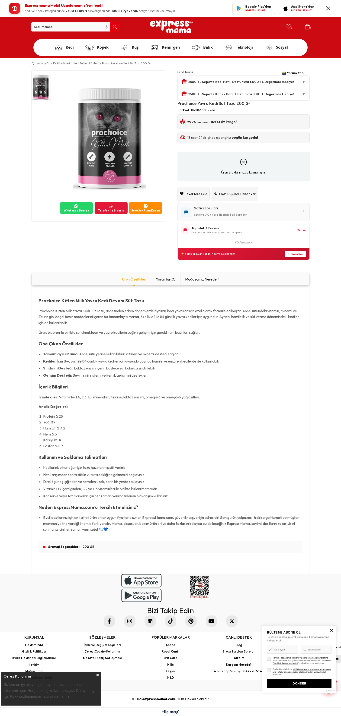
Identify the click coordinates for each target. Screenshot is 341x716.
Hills (170, 664)
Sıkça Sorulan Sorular (239, 651)
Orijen (170, 671)
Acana (170, 645)
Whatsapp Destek (76, 210)
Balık (208, 47)
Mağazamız (34, 671)
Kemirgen (171, 47)
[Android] (141, 595)
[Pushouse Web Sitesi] (330, 691)
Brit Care (170, 658)
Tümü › (301, 230)
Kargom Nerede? (238, 664)
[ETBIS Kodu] (199, 587)
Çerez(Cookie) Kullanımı (102, 651)
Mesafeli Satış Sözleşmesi (102, 658)
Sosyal (282, 47)
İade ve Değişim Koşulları (102, 645)
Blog (238, 645)
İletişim (34, 664)
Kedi (70, 47)
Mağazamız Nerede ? (202, 279)
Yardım (238, 658)
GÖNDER (299, 683)
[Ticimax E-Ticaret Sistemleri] (170, 712)
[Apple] (141, 580)
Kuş (135, 47)
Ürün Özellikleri (134, 279)
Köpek (103, 47)
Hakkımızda (34, 645)
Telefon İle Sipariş (111, 210)
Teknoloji (244, 47)
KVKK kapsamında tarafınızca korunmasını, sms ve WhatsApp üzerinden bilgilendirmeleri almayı (302, 670)
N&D (170, 677)
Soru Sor (297, 254)
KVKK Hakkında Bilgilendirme (34, 658)
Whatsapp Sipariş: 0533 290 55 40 (238, 671)
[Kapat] (328, 8)
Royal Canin (171, 651)
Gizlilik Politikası (34, 651)
